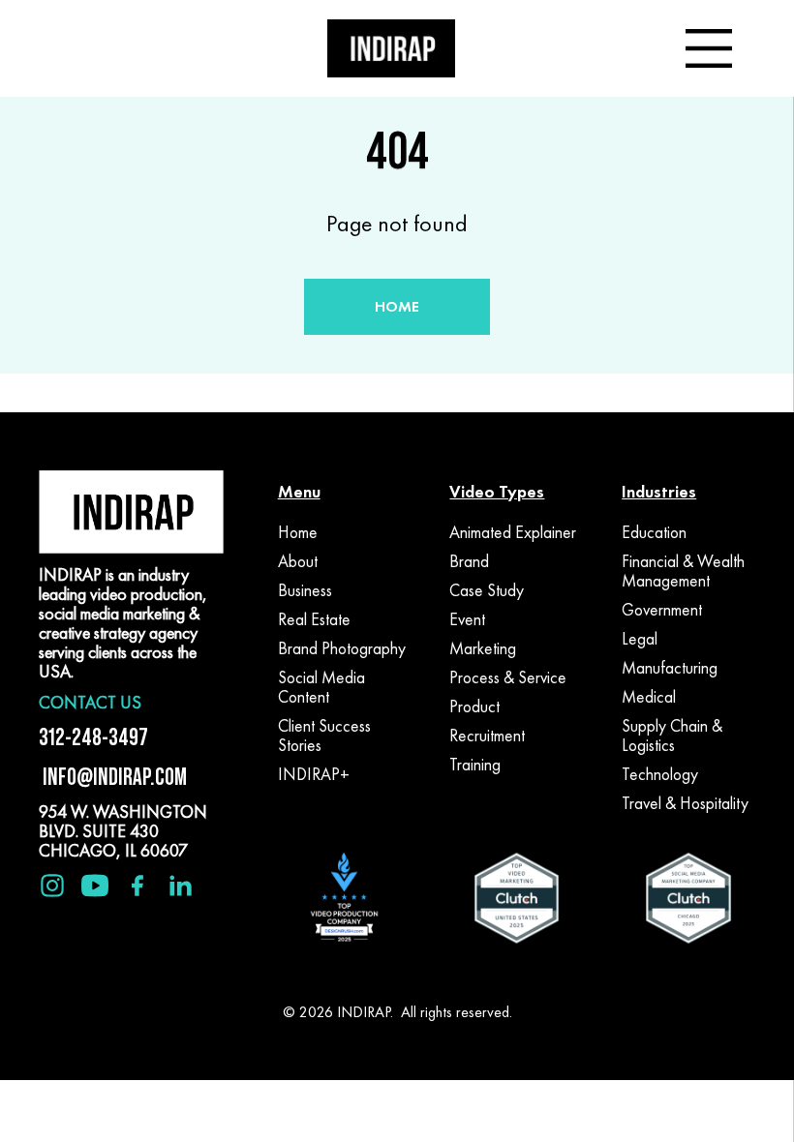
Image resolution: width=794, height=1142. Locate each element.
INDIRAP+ (314, 774)
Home (298, 532)
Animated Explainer (512, 532)
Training (475, 764)
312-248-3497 (93, 737)
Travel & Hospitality (685, 803)
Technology (660, 774)
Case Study (486, 590)
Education (654, 532)
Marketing (482, 648)
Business (305, 590)
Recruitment (487, 735)
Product (474, 706)
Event (467, 619)
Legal (639, 638)
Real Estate (314, 619)
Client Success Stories (324, 735)
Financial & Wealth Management (683, 571)
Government (662, 609)
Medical (649, 696)
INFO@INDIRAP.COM (113, 777)
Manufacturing (670, 667)
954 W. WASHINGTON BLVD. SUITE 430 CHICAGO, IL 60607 (123, 830)
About (298, 561)
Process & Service (507, 677)
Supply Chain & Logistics (672, 735)
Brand (469, 561)
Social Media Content (321, 687)
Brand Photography (342, 648)
